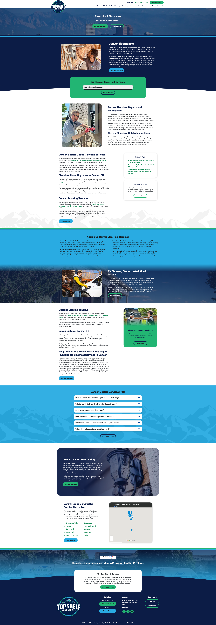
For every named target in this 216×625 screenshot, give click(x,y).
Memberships (152, 605)
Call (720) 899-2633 (100, 26)
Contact (160, 6)
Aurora (68, 526)
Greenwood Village (72, 523)
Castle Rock (70, 529)
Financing (152, 601)
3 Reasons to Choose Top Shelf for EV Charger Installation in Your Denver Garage (140, 171)
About (98, 6)
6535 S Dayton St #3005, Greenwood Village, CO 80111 (130, 602)
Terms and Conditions (121, 622)
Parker (86, 535)
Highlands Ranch (90, 526)
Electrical (133, 6)
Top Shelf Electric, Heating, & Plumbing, (123, 56)
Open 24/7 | (137, 2)
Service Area (151, 6)
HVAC (105, 6)
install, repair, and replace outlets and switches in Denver (88, 160)
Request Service (156, 2)
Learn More (140, 196)
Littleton (87, 529)
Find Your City (71, 540)
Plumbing (141, 6)
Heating (125, 6)
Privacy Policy (130, 622)
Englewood (88, 523)
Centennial (70, 532)
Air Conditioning (114, 6)
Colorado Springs (72, 535)
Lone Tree (87, 532)
